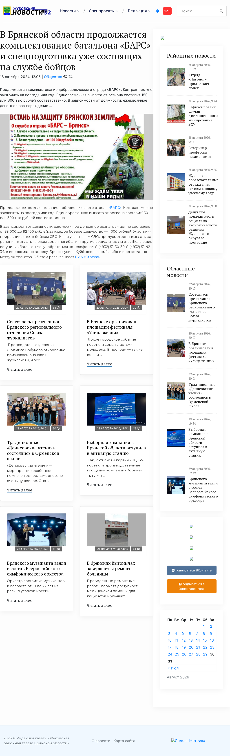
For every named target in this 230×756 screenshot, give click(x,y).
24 (170, 654)
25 (177, 654)
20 (191, 647)
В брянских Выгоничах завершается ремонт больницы (111, 568)
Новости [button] (68, 11)
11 (176, 640)
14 (198, 640)
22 (205, 647)
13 (191, 640)
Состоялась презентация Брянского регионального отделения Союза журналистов (34, 330)
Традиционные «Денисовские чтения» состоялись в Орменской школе (33, 450)
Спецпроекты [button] (102, 11)
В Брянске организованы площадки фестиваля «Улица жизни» (113, 327)
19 (184, 647)
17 (169, 647)
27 (191, 654)
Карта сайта (124, 740)
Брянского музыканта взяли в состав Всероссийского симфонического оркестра (36, 568)
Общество (53, 76)
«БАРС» (115, 207)
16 (212, 640)
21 (198, 647)
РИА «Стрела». (88, 257)
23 (212, 647)
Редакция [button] (137, 11)
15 (205, 640)
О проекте (101, 740)
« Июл (173, 668)
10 (170, 640)
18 (177, 647)
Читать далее (19, 369)
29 (205, 654)
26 (184, 654)
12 (184, 640)
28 (198, 654)
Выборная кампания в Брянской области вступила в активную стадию (116, 447)
